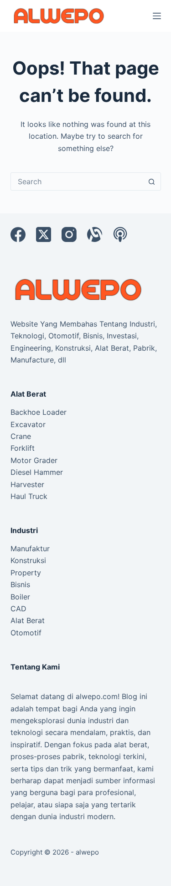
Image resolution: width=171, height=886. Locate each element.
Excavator (28, 424)
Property (25, 572)
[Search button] (152, 181)
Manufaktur (30, 548)
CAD (18, 608)
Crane (20, 436)
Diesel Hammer (36, 472)
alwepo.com (97, 696)
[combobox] (77, 181)
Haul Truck (28, 496)
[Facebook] (18, 234)
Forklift (22, 448)
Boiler (20, 596)
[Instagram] (69, 234)
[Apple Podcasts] (120, 234)
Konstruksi (28, 560)
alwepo (87, 852)
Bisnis (20, 584)
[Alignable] (94, 234)
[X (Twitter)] (43, 234)
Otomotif (25, 632)
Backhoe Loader (38, 412)
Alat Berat (27, 620)
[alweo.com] (78, 289)
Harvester (27, 484)
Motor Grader (33, 460)
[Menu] (157, 16)
